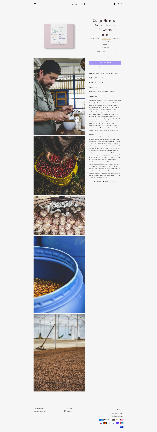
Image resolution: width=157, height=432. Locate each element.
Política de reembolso (40, 411)
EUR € (119, 409)
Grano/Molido (105, 47)
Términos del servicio (40, 408)
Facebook (69, 408)
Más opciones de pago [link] (105, 66)
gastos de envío (106, 39)
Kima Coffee (119, 414)
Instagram (69, 411)
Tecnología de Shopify (117, 416)
